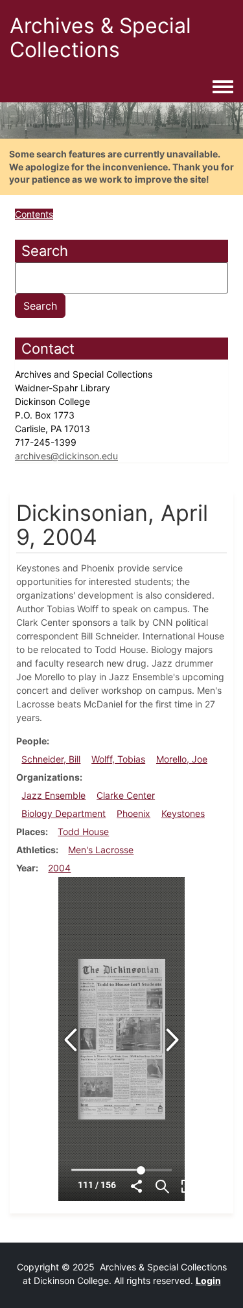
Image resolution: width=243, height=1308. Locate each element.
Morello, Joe (181, 758)
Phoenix (133, 813)
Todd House (83, 831)
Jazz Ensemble (53, 795)
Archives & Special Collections (100, 37)
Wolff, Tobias (118, 758)
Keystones (183, 813)
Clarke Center (126, 795)
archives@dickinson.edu (66, 455)
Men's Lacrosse (100, 849)
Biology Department (63, 813)
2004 (59, 867)
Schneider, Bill (50, 758)
